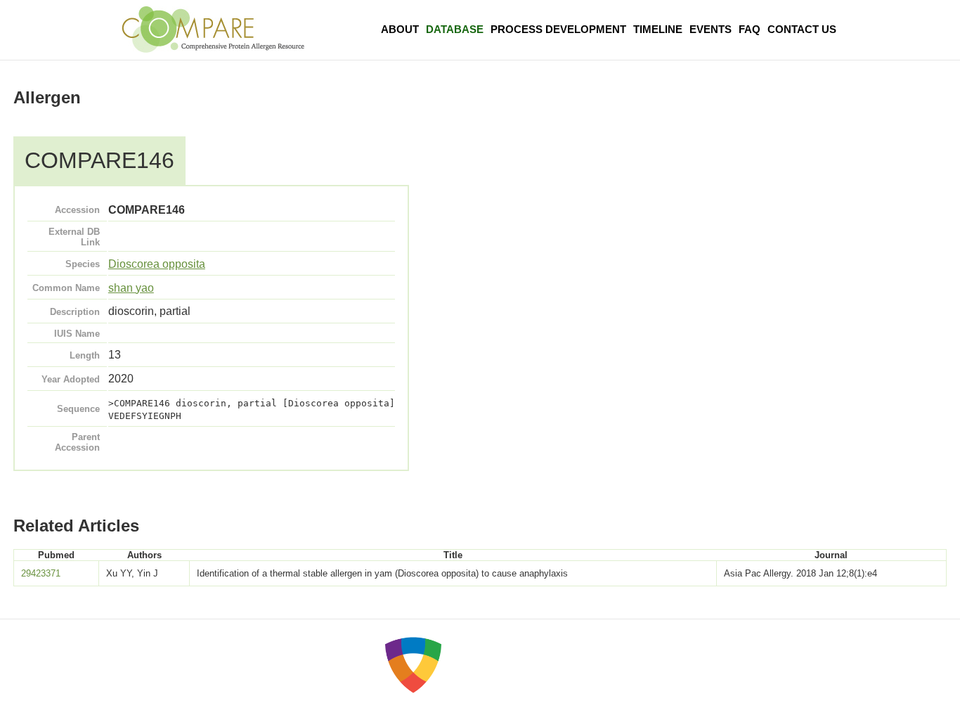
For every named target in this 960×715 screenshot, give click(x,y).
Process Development (558, 29)
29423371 (40, 573)
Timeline (657, 29)
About (400, 29)
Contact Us (801, 29)
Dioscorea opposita (156, 264)
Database (455, 29)
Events (710, 29)
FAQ (749, 29)
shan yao (131, 288)
